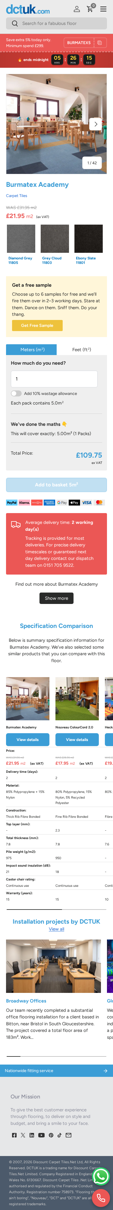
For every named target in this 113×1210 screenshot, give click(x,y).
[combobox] (56, 23)
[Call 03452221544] (101, 1198)
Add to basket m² (56, 485)
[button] (90, 9)
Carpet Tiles (16, 195)
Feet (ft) (81, 349)
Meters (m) (32, 349)
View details (28, 739)
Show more (56, 598)
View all (56, 929)
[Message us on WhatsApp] (101, 1176)
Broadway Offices (26, 1001)
